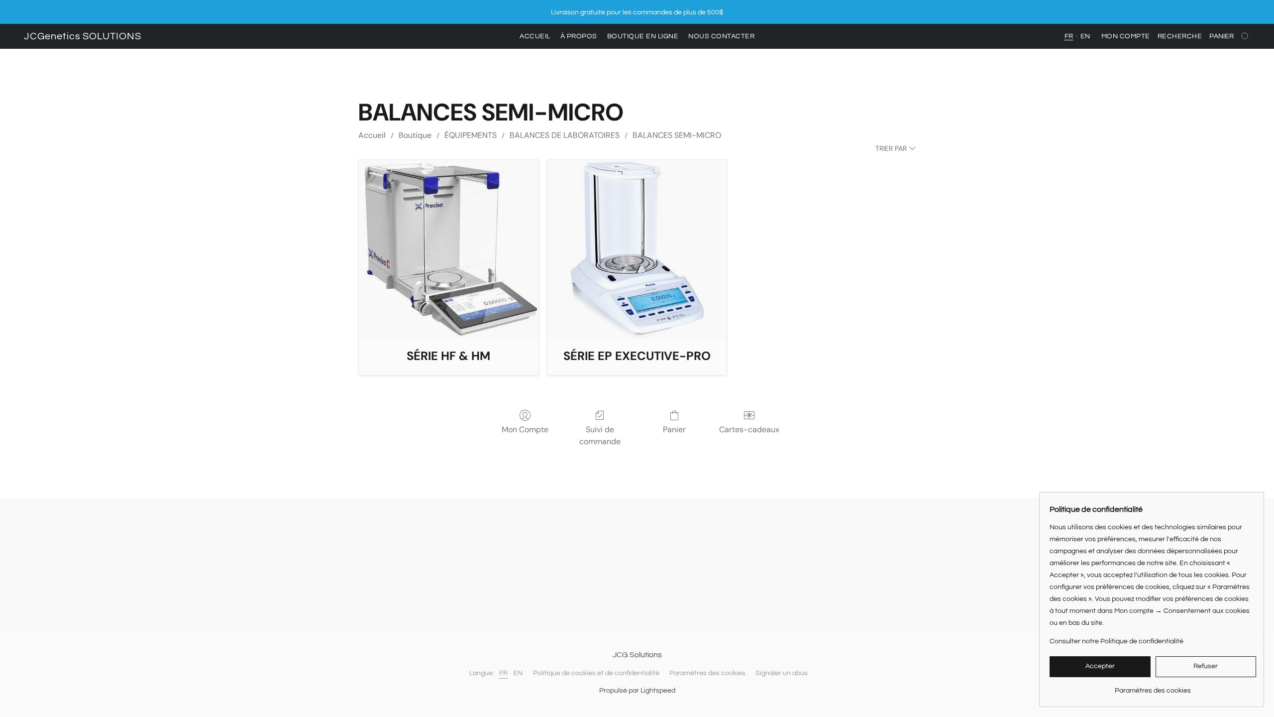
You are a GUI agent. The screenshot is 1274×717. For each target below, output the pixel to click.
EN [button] (1085, 36)
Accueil (535, 36)
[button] (82, 36)
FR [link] (503, 673)
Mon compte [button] (1125, 36)
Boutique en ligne (643, 36)
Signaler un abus (781, 673)
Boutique (415, 135)
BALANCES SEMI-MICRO (677, 135)
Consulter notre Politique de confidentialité (1116, 641)
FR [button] (1068, 36)
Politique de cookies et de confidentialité (596, 673)
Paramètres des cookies (707, 673)
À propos (578, 36)
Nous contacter (721, 36)
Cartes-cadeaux (749, 429)
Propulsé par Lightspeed (637, 690)
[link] (1153, 687)
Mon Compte (525, 429)
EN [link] (518, 673)
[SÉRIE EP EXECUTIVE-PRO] (637, 250)
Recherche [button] (1180, 36)
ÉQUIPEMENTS (470, 135)
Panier (674, 429)
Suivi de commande (600, 435)
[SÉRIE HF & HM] (448, 250)
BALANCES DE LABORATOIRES (565, 135)
